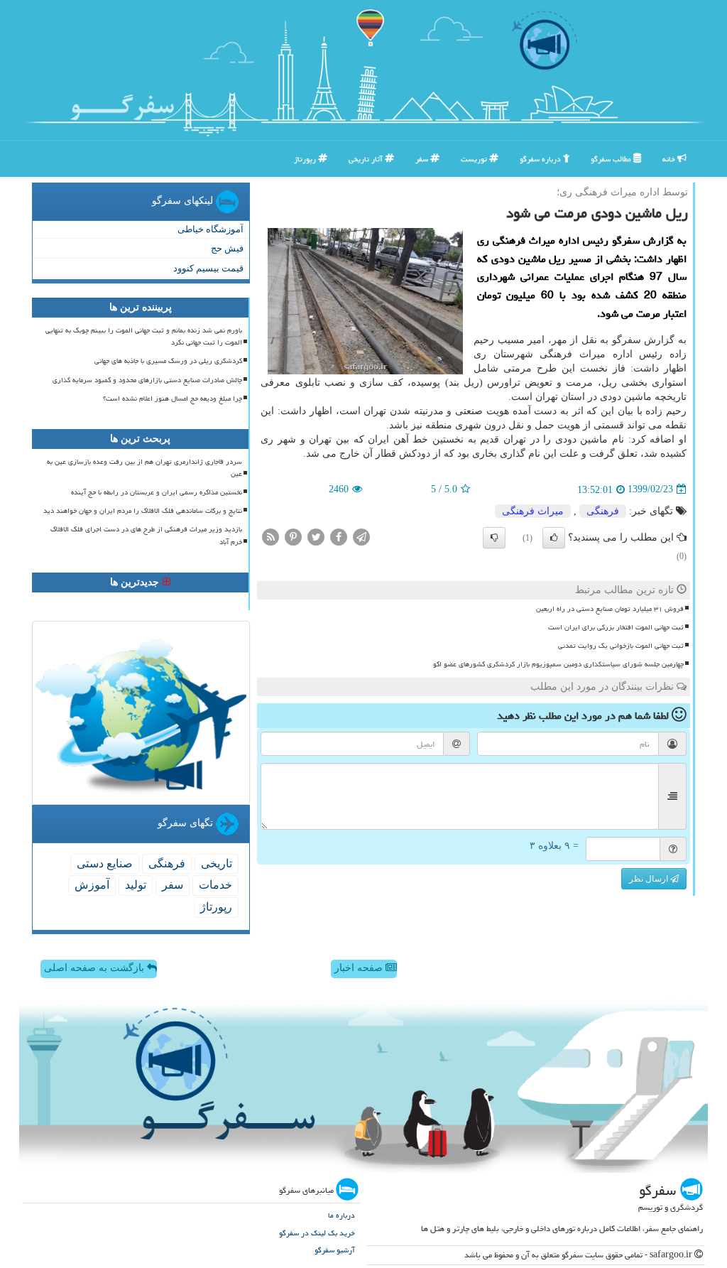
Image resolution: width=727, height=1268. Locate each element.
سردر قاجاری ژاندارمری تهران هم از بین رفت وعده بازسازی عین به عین (144, 468)
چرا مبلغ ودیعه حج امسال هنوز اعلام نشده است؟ (172, 398)
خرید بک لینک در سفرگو (317, 1232)
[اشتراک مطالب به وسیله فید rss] (270, 536)
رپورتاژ (306, 158)
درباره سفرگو (541, 158)
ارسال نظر (649, 879)
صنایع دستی (105, 863)
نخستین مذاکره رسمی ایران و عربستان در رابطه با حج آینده (156, 492)
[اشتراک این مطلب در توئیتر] (316, 536)
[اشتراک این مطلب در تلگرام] (361, 536)
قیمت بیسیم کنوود (208, 268)
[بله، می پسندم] (553, 537)
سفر (422, 158)
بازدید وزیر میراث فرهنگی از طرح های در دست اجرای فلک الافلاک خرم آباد (146, 535)
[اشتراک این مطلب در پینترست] (293, 536)
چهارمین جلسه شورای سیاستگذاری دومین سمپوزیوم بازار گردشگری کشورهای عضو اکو (558, 664)
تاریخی (216, 863)
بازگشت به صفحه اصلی (95, 968)
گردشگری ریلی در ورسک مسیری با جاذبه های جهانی (168, 361)
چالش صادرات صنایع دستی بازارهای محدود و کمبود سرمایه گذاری (147, 380)
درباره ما (341, 1215)
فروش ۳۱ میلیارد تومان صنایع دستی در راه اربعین (610, 609)
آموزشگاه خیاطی (210, 229)
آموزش (92, 885)
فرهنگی (602, 511)
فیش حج (227, 248)
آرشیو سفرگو (335, 1249)
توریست (475, 158)
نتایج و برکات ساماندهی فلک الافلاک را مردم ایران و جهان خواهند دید (142, 511)
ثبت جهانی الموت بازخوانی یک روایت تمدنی (621, 646)
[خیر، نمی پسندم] (494, 537)
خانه (669, 158)
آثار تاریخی (367, 158)
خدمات (215, 885)
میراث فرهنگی (533, 511)
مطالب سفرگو (612, 158)
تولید (135, 885)
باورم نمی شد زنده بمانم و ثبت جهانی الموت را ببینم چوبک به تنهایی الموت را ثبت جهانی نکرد (143, 336)
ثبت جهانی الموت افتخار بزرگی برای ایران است (616, 627)
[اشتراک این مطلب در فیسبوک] (339, 536)
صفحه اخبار (360, 968)
